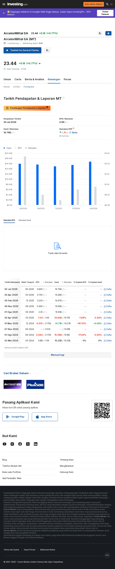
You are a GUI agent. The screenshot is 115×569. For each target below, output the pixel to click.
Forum (67, 79)
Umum (7, 79)
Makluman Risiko (47, 550)
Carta (18, 79)
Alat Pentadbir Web (11, 478)
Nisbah (7, 87)
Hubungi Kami (66, 472)
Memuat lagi (57, 355)
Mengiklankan (67, 466)
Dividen (16, 87)
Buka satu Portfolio (11, 472)
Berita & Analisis (34, 79)
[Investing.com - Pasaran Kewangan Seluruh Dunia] (17, 4)
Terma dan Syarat (11, 550)
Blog (4, 459)
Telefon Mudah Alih (12, 466)
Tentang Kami (66, 459)
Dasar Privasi (29, 550)
